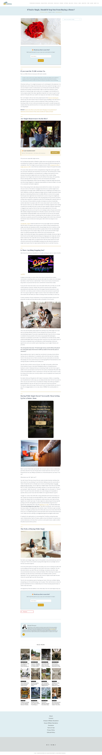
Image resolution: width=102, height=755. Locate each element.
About (51, 716)
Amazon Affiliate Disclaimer (51, 720)
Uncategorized (59, 12)
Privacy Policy (51, 730)
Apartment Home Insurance (27, 111)
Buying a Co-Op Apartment (49, 109)
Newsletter (84, 3)
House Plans (56, 3)
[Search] (80, 19)
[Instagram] (48, 745)
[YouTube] (53, 745)
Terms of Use (51, 727)
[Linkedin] (47, 745)
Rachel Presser (44, 12)
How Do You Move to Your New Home (33, 109)
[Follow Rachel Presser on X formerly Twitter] (23, 634)
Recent (95, 3)
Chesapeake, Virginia (25, 223)
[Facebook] (50, 745)
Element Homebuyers (53, 97)
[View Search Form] (98, 3)
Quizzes (91, 3)
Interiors (61, 3)
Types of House (49, 111)
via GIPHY (23, 274)
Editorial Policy (51, 732)
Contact (51, 718)
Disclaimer (51, 725)
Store (88, 3)
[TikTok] (55, 745)
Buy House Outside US (39, 111)
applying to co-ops (43, 504)
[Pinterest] (52, 745)
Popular (75, 3)
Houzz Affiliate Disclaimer (51, 723)
